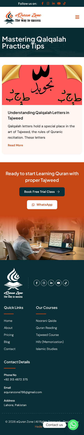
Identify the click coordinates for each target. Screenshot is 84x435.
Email (7, 387)
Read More (15, 145)
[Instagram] (47, 3)
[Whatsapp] (73, 425)
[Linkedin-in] (53, 3)
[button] (77, 17)
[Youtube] (58, 3)
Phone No (10, 375)
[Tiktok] (64, 3)
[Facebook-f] (42, 3)
